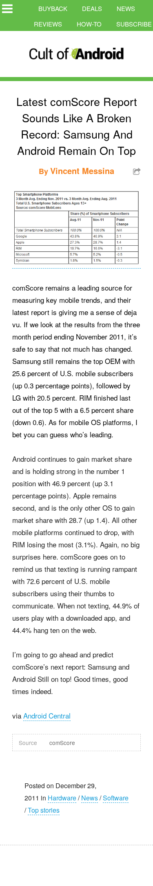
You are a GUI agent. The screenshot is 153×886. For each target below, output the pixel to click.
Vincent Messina (82, 170)
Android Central (47, 715)
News (126, 8)
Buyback (52, 8)
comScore (62, 742)
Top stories (44, 810)
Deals (92, 8)
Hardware (62, 797)
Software (116, 797)
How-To (89, 24)
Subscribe (134, 24)
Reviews (48, 24)
